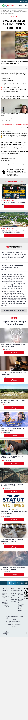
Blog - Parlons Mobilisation (5, 598)
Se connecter (23, 2)
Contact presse (20, 611)
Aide (20, 617)
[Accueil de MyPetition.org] (8, 5)
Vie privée (20, 619)
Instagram (14, 600)
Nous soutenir (14, 617)
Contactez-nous (12, 619)
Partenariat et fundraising (5, 604)
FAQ (6, 619)
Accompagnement (6, 601)
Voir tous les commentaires (14, 312)
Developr (8, 636)
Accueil (20, 6)
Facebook (13, 594)
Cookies (14, 621)
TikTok (13, 596)
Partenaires (14, 627)
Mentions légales (13, 624)
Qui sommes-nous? (20, 596)
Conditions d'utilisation (14, 626)
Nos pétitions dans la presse (20, 601)
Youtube (13, 603)
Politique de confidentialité (13, 622)
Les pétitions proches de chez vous (5, 608)
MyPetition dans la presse (21, 607)
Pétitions (8, 10)
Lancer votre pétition (4, 595)
